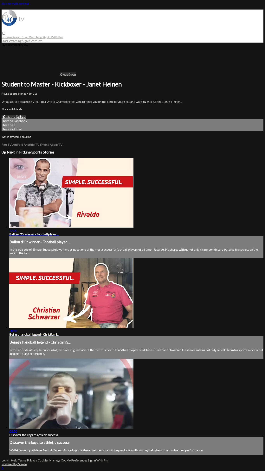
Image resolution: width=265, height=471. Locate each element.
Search (17, 37)
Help (14, 460)
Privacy (32, 460)
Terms (22, 460)
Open (72, 74)
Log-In (6, 460)
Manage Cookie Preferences (68, 460)
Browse (7, 37)
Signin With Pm (52, 37)
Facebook (9, 117)
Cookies (43, 460)
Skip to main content (15, 3)
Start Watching (32, 37)
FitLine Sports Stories (14, 93)
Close (64, 74)
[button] (3, 33)
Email (22, 117)
